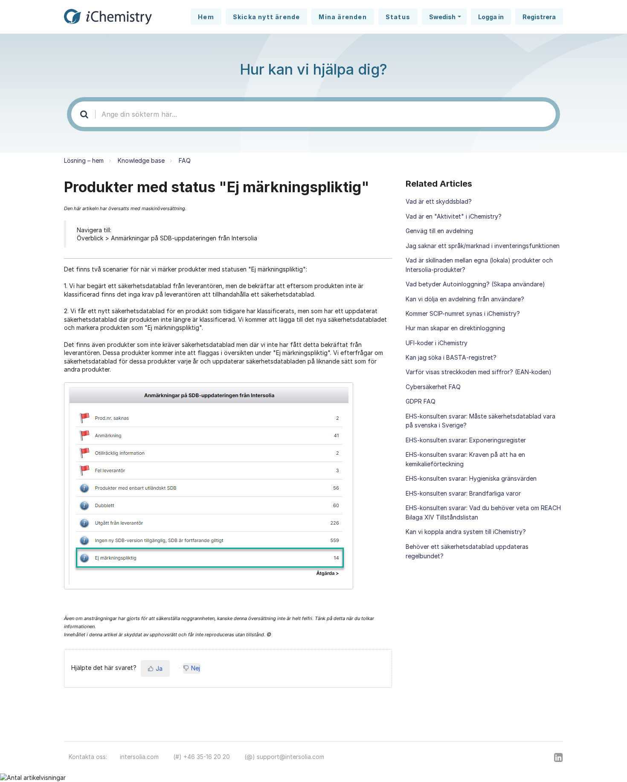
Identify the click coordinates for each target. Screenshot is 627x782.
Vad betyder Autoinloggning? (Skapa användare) (475, 284)
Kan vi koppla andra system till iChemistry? (466, 531)
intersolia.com (139, 756)
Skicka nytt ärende (266, 16)
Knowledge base (141, 160)
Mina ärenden (342, 16)
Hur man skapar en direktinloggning (455, 328)
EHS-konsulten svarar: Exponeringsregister (466, 440)
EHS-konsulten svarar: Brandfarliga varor (463, 493)
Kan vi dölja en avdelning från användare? (465, 299)
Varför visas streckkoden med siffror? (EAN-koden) (479, 371)
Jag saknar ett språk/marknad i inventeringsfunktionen (483, 245)
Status (398, 16)
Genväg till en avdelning (439, 230)
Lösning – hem (84, 160)
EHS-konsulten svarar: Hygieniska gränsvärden (471, 478)
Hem (206, 16)
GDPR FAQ (420, 401)
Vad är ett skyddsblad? (439, 201)
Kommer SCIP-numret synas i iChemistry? (463, 313)
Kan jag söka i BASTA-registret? (451, 357)
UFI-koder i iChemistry (436, 342)
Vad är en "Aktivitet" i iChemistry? (454, 216)
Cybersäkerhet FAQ (433, 386)
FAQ (185, 160)
